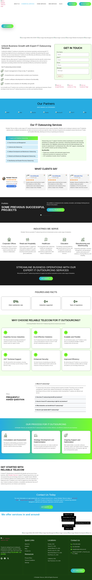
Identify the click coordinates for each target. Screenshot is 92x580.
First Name (60, 52)
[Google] (1, 558)
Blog (60, 3)
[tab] (22, 138)
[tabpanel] (63, 148)
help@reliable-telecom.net (27, 500)
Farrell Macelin (34, 176)
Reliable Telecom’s (13, 475)
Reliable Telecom (11, 177)
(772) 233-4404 (14, 552)
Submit (60, 76)
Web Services (53, 3)
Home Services (41, 3)
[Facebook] (5, 558)
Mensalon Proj (78, 176)
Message (59, 68)
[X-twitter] (8, 558)
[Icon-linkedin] (11, 558)
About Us (17, 3)
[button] (60, 384)
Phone (58, 62)
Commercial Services (27, 3)
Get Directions (78, 570)
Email (59, 57)
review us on (10, 186)
